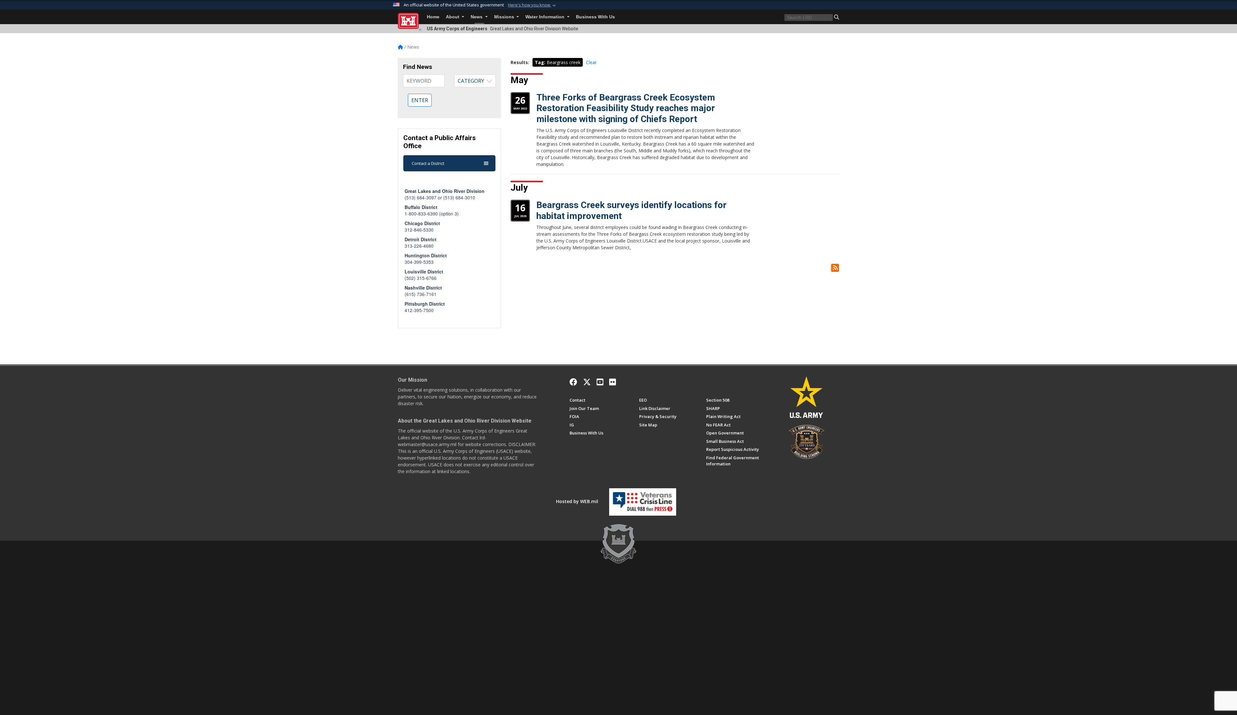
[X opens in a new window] (587, 382)
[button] (532, 5)
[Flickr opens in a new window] (612, 382)
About (453, 16)
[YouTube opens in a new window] (600, 382)
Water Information (545, 16)
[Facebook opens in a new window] (573, 382)
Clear (591, 62)
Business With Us (595, 16)
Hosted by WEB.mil (577, 501)
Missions (504, 16)
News (477, 16)
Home (433, 16)
